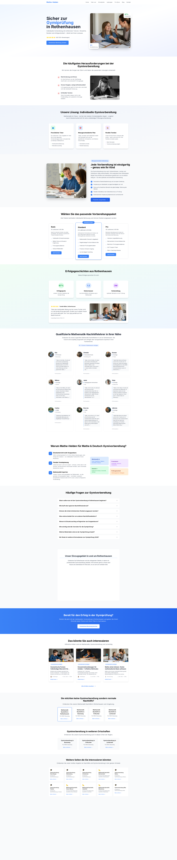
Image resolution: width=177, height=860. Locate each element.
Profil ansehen (58, 373)
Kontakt (129, 2)
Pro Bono (117, 2)
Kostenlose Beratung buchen (88, 626)
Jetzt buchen (56, 253)
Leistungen (109, 2)
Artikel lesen (53, 679)
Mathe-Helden (52, 2)
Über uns (93, 2)
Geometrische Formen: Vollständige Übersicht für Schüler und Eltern (59, 669)
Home (87, 2)
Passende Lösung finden (99, 199)
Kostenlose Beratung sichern (57, 42)
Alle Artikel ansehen (87, 686)
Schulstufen (101, 2)
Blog (123, 2)
